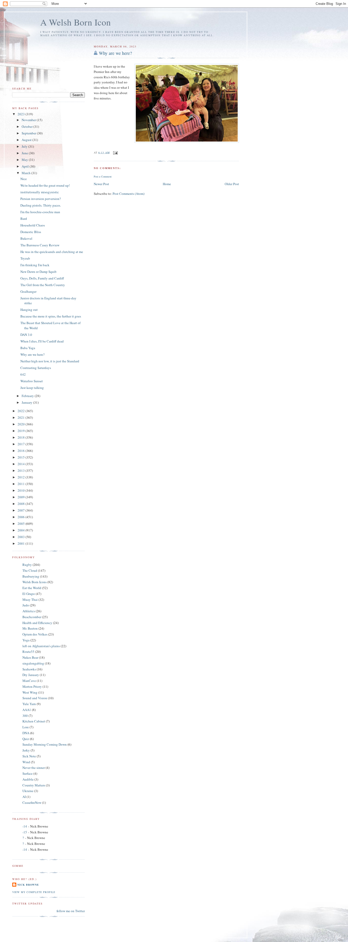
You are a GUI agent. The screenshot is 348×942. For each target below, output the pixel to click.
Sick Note (29, 756)
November (29, 120)
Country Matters (33, 785)
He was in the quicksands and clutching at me (51, 251)
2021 (21, 417)
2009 (21, 497)
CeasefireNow (31, 802)
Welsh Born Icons (34, 582)
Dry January (30, 674)
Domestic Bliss (30, 232)
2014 (21, 464)
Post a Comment (103, 176)
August (27, 139)
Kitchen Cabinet (33, 721)
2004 (21, 530)
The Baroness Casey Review (39, 245)
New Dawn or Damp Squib (38, 271)
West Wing (29, 692)
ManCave (29, 680)
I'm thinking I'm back (34, 265)
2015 (21, 457)
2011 (21, 483)
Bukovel (26, 238)
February (28, 395)
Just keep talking (32, 387)
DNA (25, 733)
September (29, 133)
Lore (25, 727)
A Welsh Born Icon (75, 22)
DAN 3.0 (26, 334)
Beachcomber (31, 617)
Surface (27, 773)
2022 (21, 411)
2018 (21, 437)
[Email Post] (115, 152)
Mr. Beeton (30, 628)
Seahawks (29, 669)
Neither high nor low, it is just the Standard (49, 361)
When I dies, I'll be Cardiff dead (42, 341)
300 (25, 715)
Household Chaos (32, 225)
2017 (21, 444)
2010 (21, 490)
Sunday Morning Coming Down (44, 744)
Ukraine (27, 790)
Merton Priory (32, 686)
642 (23, 374)
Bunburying (30, 576)
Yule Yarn (29, 704)
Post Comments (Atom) (128, 193)
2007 (21, 510)
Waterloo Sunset (31, 381)
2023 (21, 114)
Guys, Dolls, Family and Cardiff (42, 278)
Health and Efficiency (37, 622)
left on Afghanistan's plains (41, 646)
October (27, 126)
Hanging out (29, 309)
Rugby (27, 564)
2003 (21, 536)
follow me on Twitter (71, 911)
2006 (21, 517)
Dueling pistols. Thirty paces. (40, 205)
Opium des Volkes (34, 634)
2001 (21, 543)
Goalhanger (28, 291)
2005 (21, 523)
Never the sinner (33, 767)
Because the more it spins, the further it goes (50, 316)
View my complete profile (33, 892)
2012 (21, 477)
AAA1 (26, 709)
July (25, 146)
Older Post (232, 184)
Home (167, 184)
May (25, 159)
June (25, 153)
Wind (26, 762)
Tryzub (25, 258)
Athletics (28, 611)
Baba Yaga (27, 348)
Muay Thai (30, 599)
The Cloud (29, 570)
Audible (28, 779)
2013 (21, 470)
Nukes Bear (30, 657)
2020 (21, 424)
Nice (23, 178)
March (26, 173)
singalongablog (33, 663)
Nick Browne (28, 884)
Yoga (26, 640)
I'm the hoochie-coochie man (40, 212)
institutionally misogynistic (39, 192)
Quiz (25, 738)
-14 (24, 826)
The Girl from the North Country (42, 285)
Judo (25, 605)
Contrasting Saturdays (35, 367)
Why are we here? (115, 53)
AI (24, 796)
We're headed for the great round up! (45, 185)
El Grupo (28, 593)
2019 (21, 430)
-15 (24, 832)
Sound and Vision (34, 698)
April (26, 166)
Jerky (26, 750)
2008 (21, 503)
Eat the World (31, 587)
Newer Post (101, 184)
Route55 (28, 651)
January (27, 402)
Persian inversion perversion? (40, 198)
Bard (23, 218)
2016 (21, 450)
